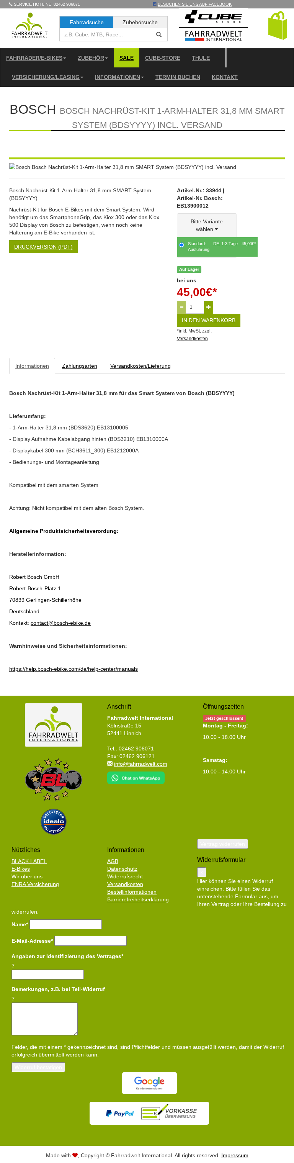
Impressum (234, 1155)
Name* (19, 924)
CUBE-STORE (162, 58)
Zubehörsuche (140, 22)
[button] (277, 25)
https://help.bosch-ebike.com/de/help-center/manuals (73, 669)
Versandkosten (192, 338)
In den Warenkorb (208, 320)
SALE (126, 58)
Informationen (117, 77)
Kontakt (225, 77)
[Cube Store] (213, 27)
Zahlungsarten (79, 366)
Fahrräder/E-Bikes (34, 58)
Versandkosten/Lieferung (140, 366)
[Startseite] (29, 25)
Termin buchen (177, 77)
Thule (201, 58)
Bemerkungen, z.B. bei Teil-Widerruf (58, 989)
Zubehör (91, 58)
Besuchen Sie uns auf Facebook (195, 4)
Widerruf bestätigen (38, 1067)
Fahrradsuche (87, 22)
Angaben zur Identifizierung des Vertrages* (67, 956)
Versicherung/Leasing (46, 77)
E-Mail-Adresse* (32, 941)
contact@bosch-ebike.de (61, 623)
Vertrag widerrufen (222, 844)
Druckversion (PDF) (43, 247)
